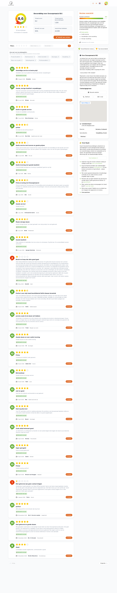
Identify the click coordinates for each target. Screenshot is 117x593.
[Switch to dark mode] (96, 3)
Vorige (13, 563)
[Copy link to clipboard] (93, 3)
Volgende (102, 563)
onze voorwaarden (97, 163)
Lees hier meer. (89, 186)
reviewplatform (98, 167)
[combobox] (35, 46)
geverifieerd (87, 182)
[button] (93, 192)
